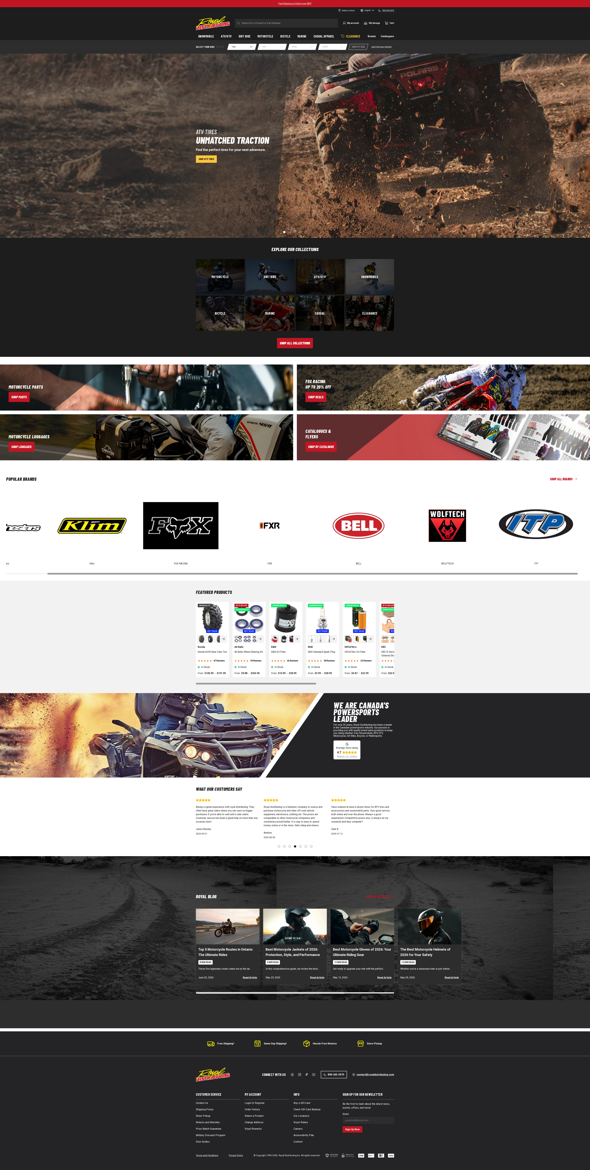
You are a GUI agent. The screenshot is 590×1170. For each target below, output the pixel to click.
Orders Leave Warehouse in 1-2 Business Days (295, 3)
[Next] (223, 639)
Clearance (370, 313)
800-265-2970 (336, 1074)
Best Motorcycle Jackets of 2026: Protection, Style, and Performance (293, 952)
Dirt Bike (270, 277)
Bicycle (220, 313)
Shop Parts (19, 397)
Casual (320, 313)
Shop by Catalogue (321, 447)
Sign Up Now (352, 1129)
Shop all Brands (561, 479)
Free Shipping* (225, 1043)
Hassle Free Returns (325, 1043)
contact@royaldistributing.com (375, 1074)
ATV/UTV (320, 277)
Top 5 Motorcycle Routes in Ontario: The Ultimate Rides (225, 952)
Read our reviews (347, 756)
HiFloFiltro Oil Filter (355, 651)
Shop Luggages (21, 447)
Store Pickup (374, 1043)
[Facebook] (292, 1074)
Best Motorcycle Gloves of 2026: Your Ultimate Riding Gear (362, 952)
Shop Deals (316, 397)
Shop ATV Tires (206, 159)
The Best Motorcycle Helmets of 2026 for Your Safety (425, 952)
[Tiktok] (306, 1074)
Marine (270, 313)
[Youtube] (313, 1074)
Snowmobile (369, 277)
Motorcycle (220, 277)
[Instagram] (299, 1074)
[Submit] (238, 23)
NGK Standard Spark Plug (321, 651)
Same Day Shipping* (275, 1043)
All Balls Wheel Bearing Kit (248, 651)
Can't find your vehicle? (381, 47)
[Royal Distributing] (213, 23)
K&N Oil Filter (278, 651)
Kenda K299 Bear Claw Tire (212, 651)
